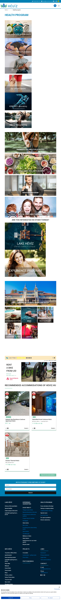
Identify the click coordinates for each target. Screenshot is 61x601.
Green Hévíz (8, 568)
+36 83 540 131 (44, 572)
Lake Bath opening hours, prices (11, 513)
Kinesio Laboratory (45, 519)
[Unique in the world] (25, 236)
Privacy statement (45, 555)
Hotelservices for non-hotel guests (29, 541)
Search (30, 492)
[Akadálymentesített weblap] (59, 1)
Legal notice (43, 557)
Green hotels (8, 570)
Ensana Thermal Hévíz (12, 460)
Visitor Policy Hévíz (10, 577)
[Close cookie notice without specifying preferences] (59, 587)
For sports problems (46, 517)
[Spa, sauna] (29, 314)
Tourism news (8, 579)
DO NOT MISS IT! (27, 507)
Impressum (43, 552)
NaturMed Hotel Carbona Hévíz (42, 419)
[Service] (30, 330)
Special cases (44, 513)
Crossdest (25, 552)
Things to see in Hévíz (28, 510)
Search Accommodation (48, 475)
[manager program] (18, 64)
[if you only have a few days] (18, 29)
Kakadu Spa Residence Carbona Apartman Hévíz (15, 420)
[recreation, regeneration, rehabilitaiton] (18, 83)
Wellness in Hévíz (27, 536)
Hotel (34, 417)
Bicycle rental (26, 544)
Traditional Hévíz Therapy (47, 510)
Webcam (7, 565)
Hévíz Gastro (26, 538)
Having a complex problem (47, 508)
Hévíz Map (7, 563)
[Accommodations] (13, 314)
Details (26, 428)
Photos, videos (8, 575)
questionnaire (8, 555)
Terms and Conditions (46, 559)
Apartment (8, 417)
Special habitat (8, 508)
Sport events (26, 531)
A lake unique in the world (11, 510)
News (6, 572)
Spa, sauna (7, 581)
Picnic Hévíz (25, 557)
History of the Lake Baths (11, 506)
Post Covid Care (44, 515)
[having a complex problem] (18, 47)
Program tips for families (28, 518)
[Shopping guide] (13, 330)
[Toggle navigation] (59, 5)
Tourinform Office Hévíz (11, 552)
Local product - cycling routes (29, 555)
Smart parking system (10, 557)
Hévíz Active (26, 523)
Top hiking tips (26, 533)
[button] (30, 142)
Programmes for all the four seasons (29, 515)
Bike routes (25, 525)
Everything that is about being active (30, 528)
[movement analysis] (18, 101)
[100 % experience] (25, 263)
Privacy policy (57, 589)
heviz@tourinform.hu (46, 568)
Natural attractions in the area (30, 512)
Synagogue (25, 520)
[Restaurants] (45, 314)
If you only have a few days (47, 506)
